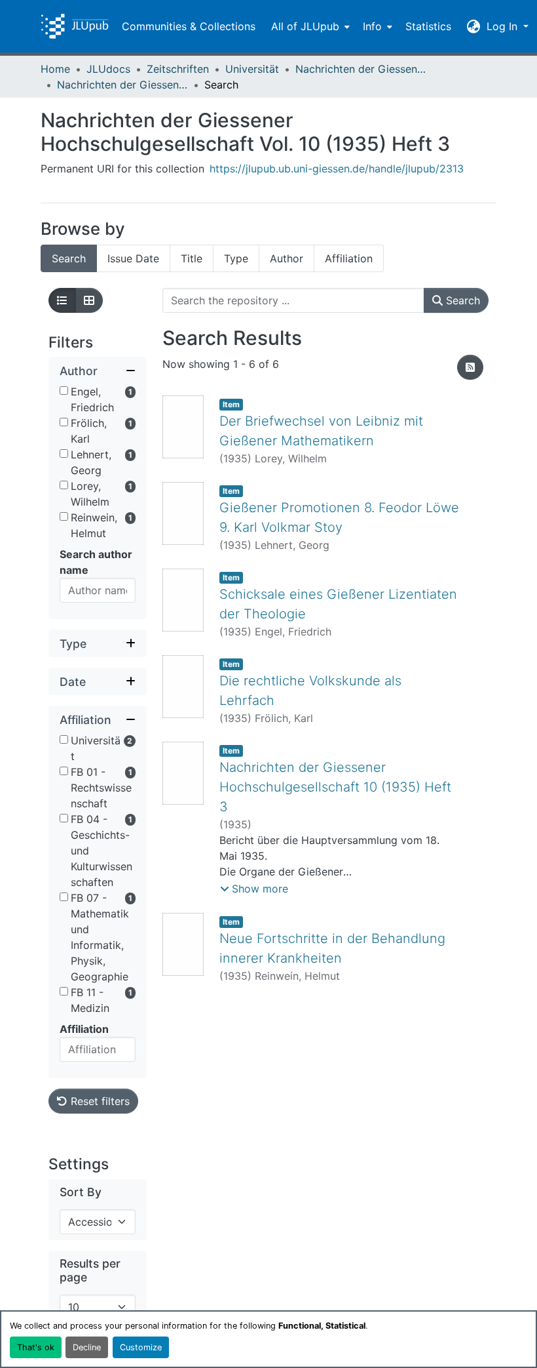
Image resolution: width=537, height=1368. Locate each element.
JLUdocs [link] (108, 68)
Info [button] (372, 26)
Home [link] (55, 68)
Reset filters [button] (98, 1101)
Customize (141, 1347)
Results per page (90, 1270)
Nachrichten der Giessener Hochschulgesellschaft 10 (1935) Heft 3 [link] (335, 787)
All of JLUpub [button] (305, 26)
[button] (75, 26)
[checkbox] (64, 390)
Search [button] (461, 300)
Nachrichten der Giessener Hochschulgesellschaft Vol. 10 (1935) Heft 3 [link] (122, 84)
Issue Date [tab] (133, 258)
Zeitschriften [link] (178, 68)
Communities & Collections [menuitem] (188, 26)
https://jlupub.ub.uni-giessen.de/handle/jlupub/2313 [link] (337, 168)
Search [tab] (69, 258)
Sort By (81, 1192)
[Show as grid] (89, 300)
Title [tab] (191, 258)
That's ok (35, 1347)
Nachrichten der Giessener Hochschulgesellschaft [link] (360, 68)
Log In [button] (504, 26)
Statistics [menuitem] (428, 26)
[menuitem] (309, 26)
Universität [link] (252, 68)
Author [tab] (286, 258)
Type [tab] (236, 258)
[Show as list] (62, 300)
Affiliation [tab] (349, 258)
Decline (87, 1347)
